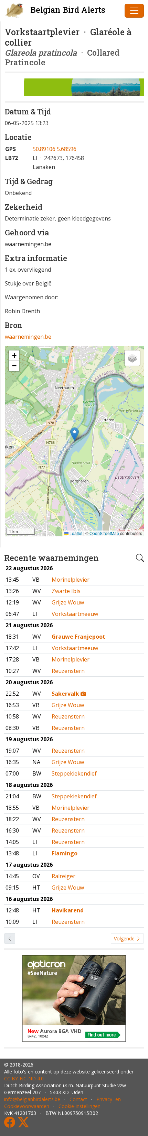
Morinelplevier (70, 579)
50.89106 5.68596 (54, 149)
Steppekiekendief (74, 773)
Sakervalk (66, 693)
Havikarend (68, 910)
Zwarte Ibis (66, 591)
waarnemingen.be (28, 336)
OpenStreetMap (104, 533)
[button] (74, 434)
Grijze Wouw (68, 602)
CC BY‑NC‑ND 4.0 (24, 1078)
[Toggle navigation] (134, 11)
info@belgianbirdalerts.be (32, 1099)
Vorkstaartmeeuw (75, 614)
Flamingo (64, 853)
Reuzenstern (68, 671)
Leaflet (75, 533)
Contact (78, 1099)
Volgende (125, 938)
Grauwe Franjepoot (78, 636)
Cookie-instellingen (80, 1106)
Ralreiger (63, 876)
